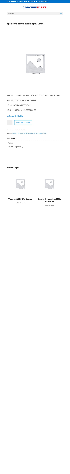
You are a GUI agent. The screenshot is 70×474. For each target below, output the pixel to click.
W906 (44, 133)
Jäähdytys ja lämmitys (18, 133)
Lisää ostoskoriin (23, 122)
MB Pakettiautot (30, 133)
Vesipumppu (38, 133)
